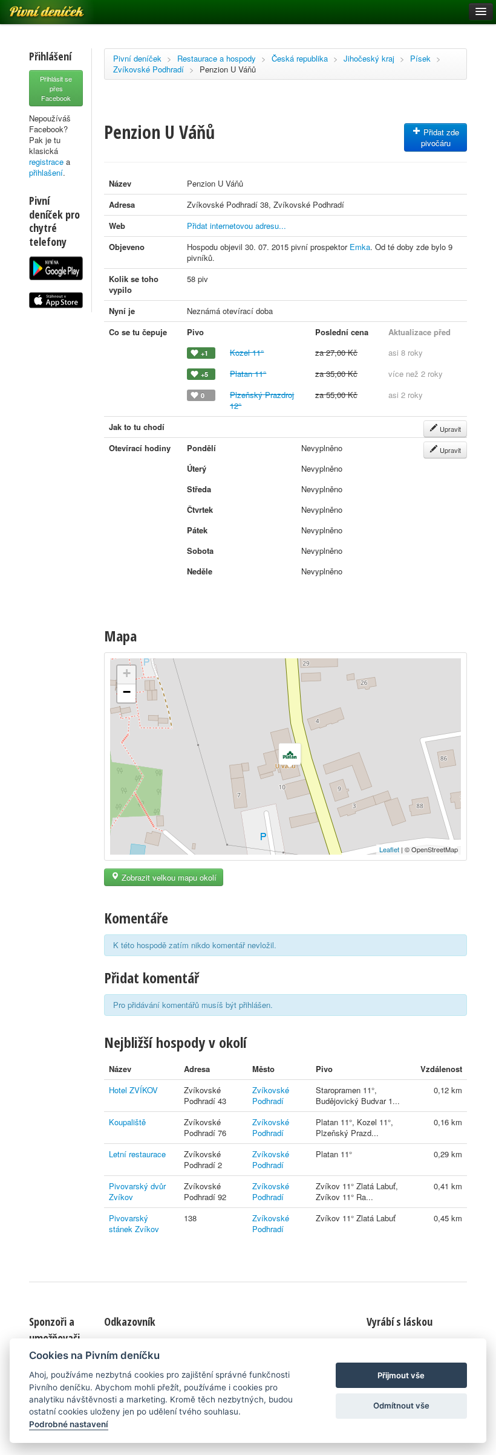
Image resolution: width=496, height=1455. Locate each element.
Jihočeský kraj (369, 58)
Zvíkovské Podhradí (148, 69)
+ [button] (127, 673)
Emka (360, 246)
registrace (46, 161)
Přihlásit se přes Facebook (56, 88)
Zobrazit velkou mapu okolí (168, 877)
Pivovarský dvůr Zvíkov (137, 1191)
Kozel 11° (247, 352)
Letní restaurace (137, 1154)
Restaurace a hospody (216, 58)
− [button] (127, 691)
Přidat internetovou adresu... (236, 225)
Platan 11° (248, 373)
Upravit (449, 429)
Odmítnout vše (401, 1405)
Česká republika (300, 58)
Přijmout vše (401, 1375)
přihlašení (46, 172)
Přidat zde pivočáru (440, 137)
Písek (420, 58)
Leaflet (389, 849)
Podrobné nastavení (68, 1424)
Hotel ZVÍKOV (133, 1090)
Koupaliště (127, 1122)
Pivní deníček (137, 58)
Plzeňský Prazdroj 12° (262, 400)
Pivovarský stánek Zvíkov (134, 1223)
